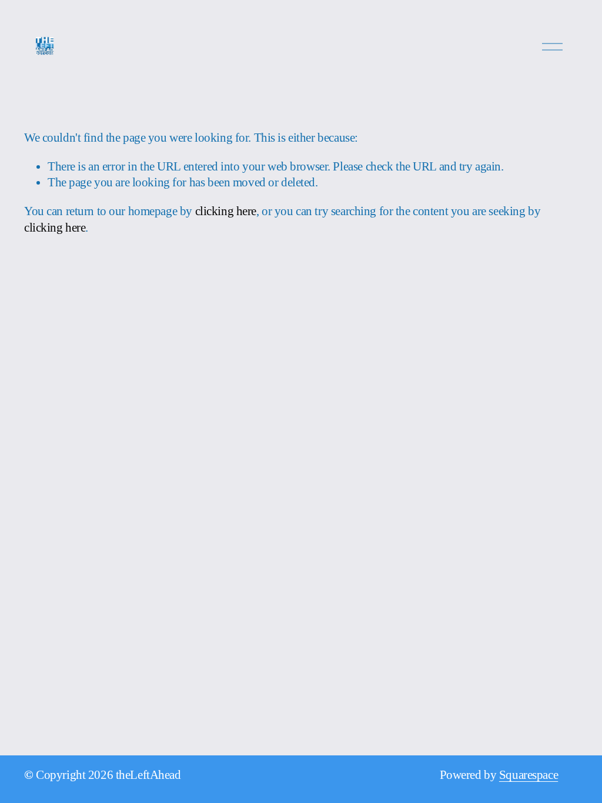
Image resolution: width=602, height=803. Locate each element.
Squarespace (528, 775)
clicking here (225, 211)
